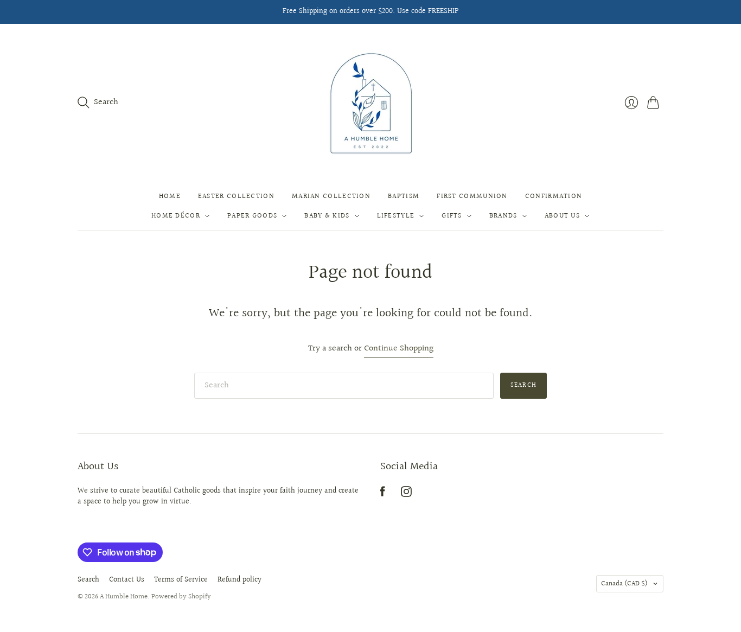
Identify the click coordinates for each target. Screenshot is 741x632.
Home (170, 196)
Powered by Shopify (181, 596)
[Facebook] (382, 494)
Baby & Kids (326, 215)
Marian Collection (331, 196)
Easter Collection (236, 196)
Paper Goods (252, 215)
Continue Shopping (398, 349)
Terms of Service (181, 580)
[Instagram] (406, 494)
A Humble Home (124, 596)
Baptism (403, 196)
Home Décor (175, 215)
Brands (503, 215)
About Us (562, 215)
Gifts (452, 215)
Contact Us (126, 580)
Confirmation (554, 196)
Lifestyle (396, 215)
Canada (624, 583)
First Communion (472, 196)
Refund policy (239, 580)
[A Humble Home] (371, 103)
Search (523, 385)
